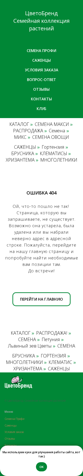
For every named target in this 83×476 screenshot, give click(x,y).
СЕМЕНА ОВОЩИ (50, 137)
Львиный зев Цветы (30, 346)
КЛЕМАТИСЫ (53, 153)
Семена (57, 131)
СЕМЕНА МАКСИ (52, 124)
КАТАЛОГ (19, 124)
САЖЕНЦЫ (25, 147)
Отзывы (41, 89)
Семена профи (41, 50)
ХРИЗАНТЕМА (20, 160)
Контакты (41, 99)
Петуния (51, 339)
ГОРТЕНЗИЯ (53, 356)
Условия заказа (41, 70)
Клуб (41, 108)
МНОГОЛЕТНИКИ (58, 160)
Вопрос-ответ (41, 79)
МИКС (20, 137)
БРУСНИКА (22, 153)
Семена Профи (14, 419)
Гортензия (53, 147)
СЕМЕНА (27, 339)
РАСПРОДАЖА (28, 131)
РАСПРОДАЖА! (51, 333)
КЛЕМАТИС (60, 362)
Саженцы (41, 60)
